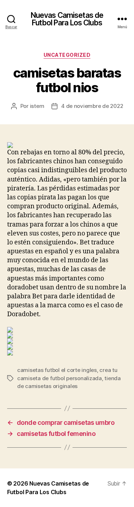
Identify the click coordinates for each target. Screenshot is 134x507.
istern (37, 106)
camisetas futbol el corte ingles (57, 370)
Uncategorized (67, 55)
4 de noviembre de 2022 (92, 106)
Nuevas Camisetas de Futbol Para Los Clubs (67, 18)
